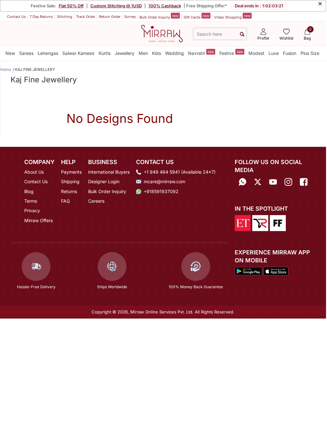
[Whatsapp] (242, 182)
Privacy (32, 210)
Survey (130, 16)
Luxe (274, 53)
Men (143, 53)
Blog (29, 191)
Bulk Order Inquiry (159, 16)
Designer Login (103, 181)
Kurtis (104, 53)
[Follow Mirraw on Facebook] (304, 182)
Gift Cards (196, 16)
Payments (71, 172)
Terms (30, 201)
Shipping (70, 181)
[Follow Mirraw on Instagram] (288, 182)
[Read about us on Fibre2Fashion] (278, 223)
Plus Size (309, 53)
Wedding (174, 53)
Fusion (289, 53)
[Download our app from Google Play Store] (248, 270)
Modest (256, 53)
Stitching (64, 16)
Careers (96, 201)
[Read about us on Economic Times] (243, 223)
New (10, 53)
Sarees (26, 53)
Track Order (85, 16)
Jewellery (124, 53)
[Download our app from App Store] (275, 270)
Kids (156, 53)
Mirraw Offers (38, 220)
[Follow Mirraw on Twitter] (258, 182)
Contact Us (16, 16)
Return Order (109, 16)
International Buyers (109, 172)
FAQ (65, 201)
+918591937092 (161, 191)
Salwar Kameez (78, 53)
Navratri (201, 53)
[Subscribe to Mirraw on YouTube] (273, 182)
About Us (34, 172)
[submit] (242, 34)
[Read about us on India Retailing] (260, 223)
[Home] (162, 33)
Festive (231, 53)
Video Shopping (232, 16)
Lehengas (48, 53)
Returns (69, 191)
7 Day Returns (41, 16)
